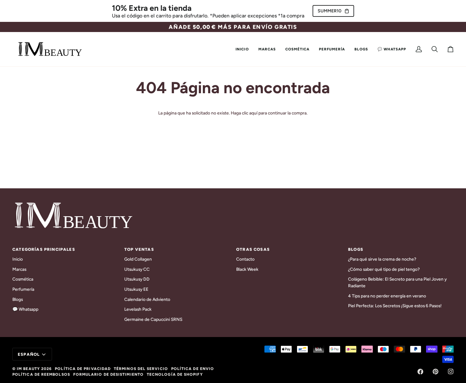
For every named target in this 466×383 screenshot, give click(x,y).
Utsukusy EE (136, 289)
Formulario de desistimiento (108, 374)
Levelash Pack (138, 309)
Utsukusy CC (137, 269)
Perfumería (23, 289)
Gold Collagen (138, 259)
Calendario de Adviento (147, 299)
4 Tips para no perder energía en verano (387, 295)
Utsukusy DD (137, 279)
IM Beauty (28, 369)
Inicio (17, 259)
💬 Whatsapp (25, 309)
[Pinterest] (435, 371)
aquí (253, 112)
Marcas (19, 269)
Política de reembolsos (41, 374)
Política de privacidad (83, 369)
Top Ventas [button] (139, 249)
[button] (267, 49)
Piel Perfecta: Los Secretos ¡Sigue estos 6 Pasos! (395, 305)
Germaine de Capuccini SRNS (153, 319)
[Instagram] (451, 371)
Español (29, 354)
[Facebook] (420, 371)
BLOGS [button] (355, 249)
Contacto (245, 259)
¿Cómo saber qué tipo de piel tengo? (384, 269)
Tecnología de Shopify (175, 374)
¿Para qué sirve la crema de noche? (382, 259)
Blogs (17, 299)
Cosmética (22, 279)
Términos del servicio (141, 369)
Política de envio (192, 369)
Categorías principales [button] (43, 249)
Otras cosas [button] (253, 249)
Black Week (247, 269)
